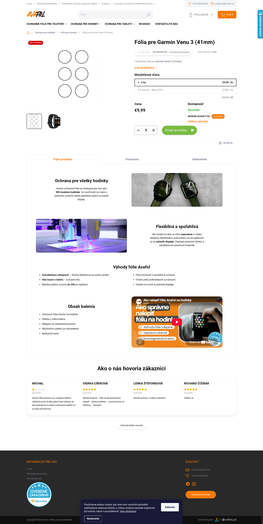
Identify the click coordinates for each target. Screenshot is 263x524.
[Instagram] (194, 483)
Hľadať (149, 14)
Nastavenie (93, 518)
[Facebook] (188, 483)
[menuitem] (47, 24)
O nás (29, 3)
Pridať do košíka (176, 130)
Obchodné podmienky (47, 3)
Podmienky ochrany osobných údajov (79, 3)
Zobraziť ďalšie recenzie (131, 425)
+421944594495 (199, 476)
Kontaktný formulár (200, 494)
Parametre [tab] (132, 159)
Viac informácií (128, 511)
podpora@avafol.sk (201, 469)
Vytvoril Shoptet (205, 520)
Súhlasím (170, 507)
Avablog (105, 3)
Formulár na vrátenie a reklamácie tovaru (133, 3)
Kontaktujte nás (34, 478)
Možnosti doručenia (198, 121)
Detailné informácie (144, 68)
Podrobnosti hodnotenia (179, 52)
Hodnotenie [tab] (199, 159)
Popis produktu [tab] (62, 159)
